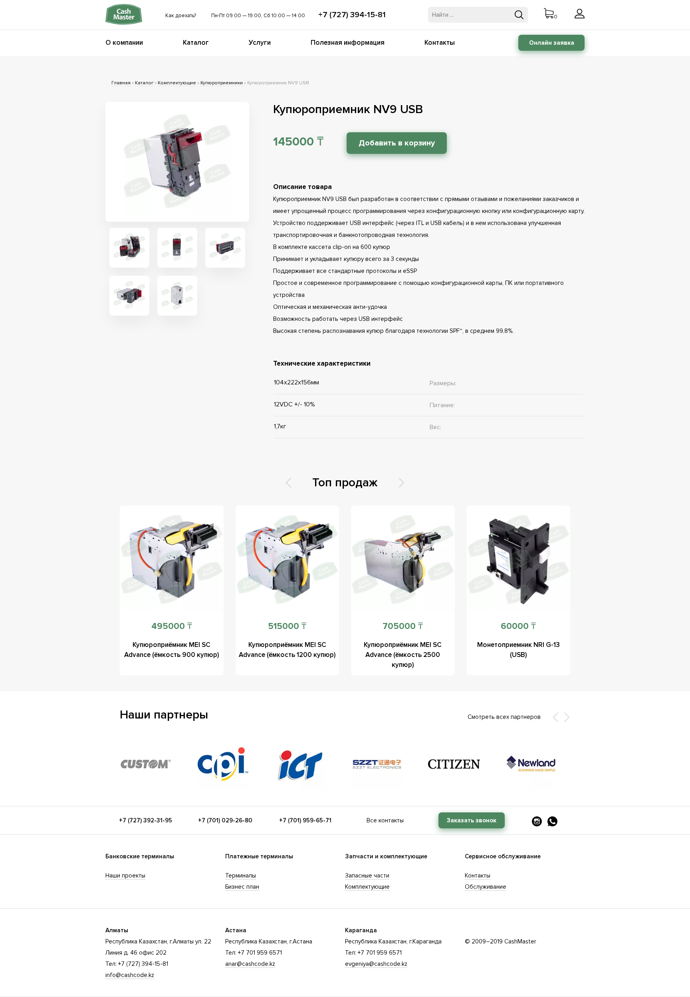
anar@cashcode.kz (250, 963)
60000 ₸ (518, 626)
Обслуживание (485, 886)
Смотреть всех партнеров (504, 716)
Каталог (196, 42)
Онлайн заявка (551, 42)
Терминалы (240, 875)
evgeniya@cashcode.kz (376, 963)
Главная (121, 83)
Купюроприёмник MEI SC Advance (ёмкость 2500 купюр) (403, 655)
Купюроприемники (222, 83)
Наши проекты (125, 875)
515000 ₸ (287, 626)
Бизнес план (242, 886)
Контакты (439, 42)
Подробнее (171, 559)
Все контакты (385, 820)
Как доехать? (180, 15)
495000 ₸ (171, 626)
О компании (124, 42)
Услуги (260, 42)
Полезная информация (348, 42)
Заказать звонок (471, 820)
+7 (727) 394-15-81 (352, 15)
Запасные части (367, 875)
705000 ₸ (403, 626)
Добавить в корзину (397, 143)
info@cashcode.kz (129, 975)
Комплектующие (177, 83)
